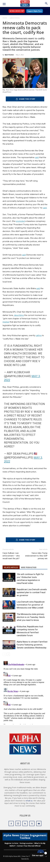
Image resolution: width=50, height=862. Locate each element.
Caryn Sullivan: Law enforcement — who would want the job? (11, 556)
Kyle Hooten (9, 55)
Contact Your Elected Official (29, 846)
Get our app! (37, 855)
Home (5, 18)
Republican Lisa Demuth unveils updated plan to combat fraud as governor (32, 592)
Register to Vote (11, 843)
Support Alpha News (34, 11)
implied (6, 322)
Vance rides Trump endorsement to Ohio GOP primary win (36, 556)
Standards (25, 859)
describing (19, 315)
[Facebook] (11, 823)
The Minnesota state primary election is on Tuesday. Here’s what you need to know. (31, 617)
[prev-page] (4, 654)
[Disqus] (25, 692)
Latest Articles (14, 18)
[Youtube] (38, 823)
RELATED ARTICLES (11, 567)
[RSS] (25, 823)
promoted (20, 221)
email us (29, 800)
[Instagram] (18, 823)
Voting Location (26, 843)
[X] (31, 823)
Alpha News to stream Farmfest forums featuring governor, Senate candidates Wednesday (32, 644)
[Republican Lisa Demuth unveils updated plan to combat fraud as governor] (9, 592)
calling (39, 335)
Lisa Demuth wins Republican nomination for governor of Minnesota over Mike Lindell (31, 604)
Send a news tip (17, 11)
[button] (4, 4)
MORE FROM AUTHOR (28, 567)
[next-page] (8, 654)
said (37, 157)
